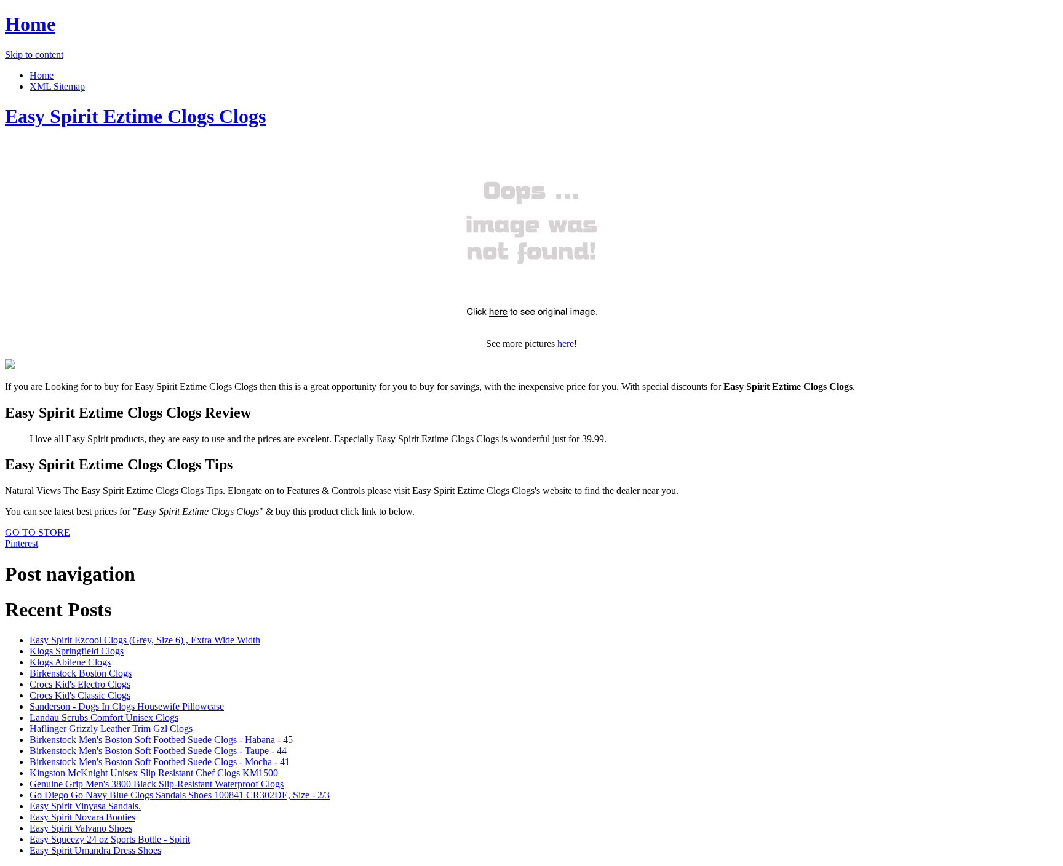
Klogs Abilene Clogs (70, 662)
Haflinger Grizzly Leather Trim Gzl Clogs (111, 728)
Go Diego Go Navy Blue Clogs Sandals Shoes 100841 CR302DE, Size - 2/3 (180, 795)
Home (30, 24)
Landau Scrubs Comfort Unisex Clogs (104, 717)
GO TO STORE (37, 532)
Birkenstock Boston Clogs (81, 673)
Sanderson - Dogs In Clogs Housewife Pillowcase (127, 706)
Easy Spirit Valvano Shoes (81, 828)
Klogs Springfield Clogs (77, 651)
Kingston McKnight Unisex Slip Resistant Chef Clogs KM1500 (154, 773)
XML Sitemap (57, 86)
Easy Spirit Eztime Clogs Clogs (135, 116)
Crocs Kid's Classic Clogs (80, 695)
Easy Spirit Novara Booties (82, 817)
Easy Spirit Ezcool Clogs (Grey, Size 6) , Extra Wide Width (145, 640)
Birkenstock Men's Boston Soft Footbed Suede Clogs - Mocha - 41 (160, 762)
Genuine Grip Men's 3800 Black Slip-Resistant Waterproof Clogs (157, 784)
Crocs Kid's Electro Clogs (80, 684)
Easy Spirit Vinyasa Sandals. (85, 806)
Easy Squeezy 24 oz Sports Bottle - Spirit (110, 839)
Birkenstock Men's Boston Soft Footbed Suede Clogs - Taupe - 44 (158, 750)
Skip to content (34, 54)
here (565, 343)
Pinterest (21, 543)
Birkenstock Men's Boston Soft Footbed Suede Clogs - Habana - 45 (161, 739)
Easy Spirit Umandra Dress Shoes (95, 850)
